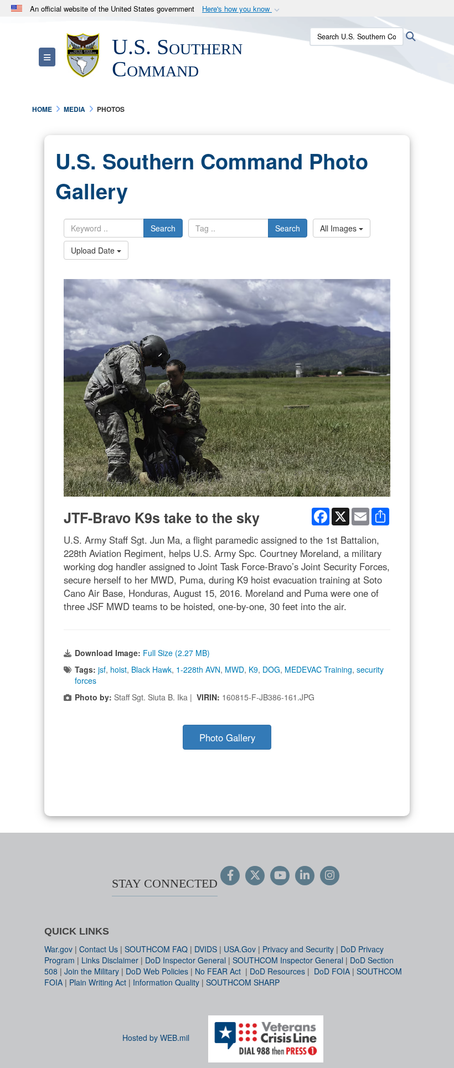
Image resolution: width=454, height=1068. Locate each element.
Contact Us (98, 949)
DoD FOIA (332, 971)
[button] (242, 9)
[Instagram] (329, 875)
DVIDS (205, 949)
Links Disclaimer (109, 960)
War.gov (58, 949)
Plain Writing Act (97, 982)
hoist (118, 669)
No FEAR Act (219, 971)
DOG (271, 669)
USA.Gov (240, 949)
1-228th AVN (198, 669)
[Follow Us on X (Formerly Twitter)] (255, 875)
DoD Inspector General (185, 960)
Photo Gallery (227, 737)
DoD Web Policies (157, 971)
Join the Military (91, 971)
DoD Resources (277, 971)
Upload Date (94, 250)
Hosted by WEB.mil (155, 1037)
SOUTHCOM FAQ (156, 949)
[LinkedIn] (304, 875)
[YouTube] (280, 875)
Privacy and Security (298, 949)
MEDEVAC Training (318, 669)
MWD (234, 669)
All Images (339, 228)
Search (163, 228)
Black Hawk (151, 669)
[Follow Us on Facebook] (230, 875)
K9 (253, 669)
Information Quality (166, 982)
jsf (102, 669)
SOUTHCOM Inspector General (288, 960)
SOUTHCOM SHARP (243, 982)
